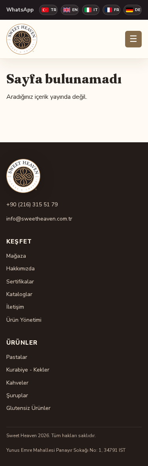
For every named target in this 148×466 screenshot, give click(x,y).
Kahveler (17, 383)
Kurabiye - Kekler (27, 370)
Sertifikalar (20, 281)
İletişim (15, 307)
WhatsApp (20, 9)
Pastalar (16, 357)
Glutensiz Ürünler (28, 408)
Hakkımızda (20, 268)
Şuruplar (17, 395)
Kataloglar (19, 294)
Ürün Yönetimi (23, 320)
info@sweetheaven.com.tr (39, 219)
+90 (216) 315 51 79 (32, 204)
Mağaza (16, 256)
